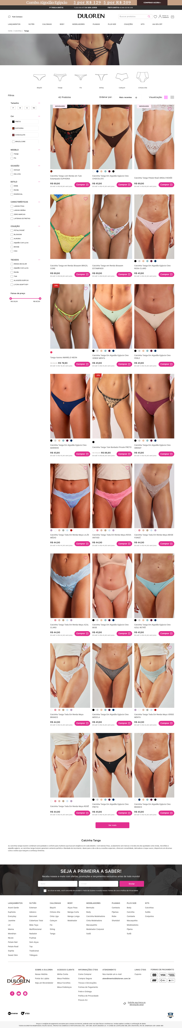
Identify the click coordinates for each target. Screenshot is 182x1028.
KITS (142, 24)
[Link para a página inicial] (11, 31)
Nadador (33, 934)
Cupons (138, 974)
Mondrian (12, 934)
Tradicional (34, 951)
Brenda (16, 247)
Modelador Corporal (95, 929)
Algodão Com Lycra (21, 243)
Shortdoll (116, 920)
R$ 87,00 (36, 301)
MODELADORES (78, 24)
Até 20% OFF (157, 24)
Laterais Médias (20, 210)
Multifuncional (35, 929)
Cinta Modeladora (94, 920)
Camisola (116, 908)
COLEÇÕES (128, 24)
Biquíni (53, 908)
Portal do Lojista (42, 978)
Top (31, 946)
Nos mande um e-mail (112, 974)
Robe (114, 916)
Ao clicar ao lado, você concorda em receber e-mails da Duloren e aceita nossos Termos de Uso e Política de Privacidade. (93, 891)
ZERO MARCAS (19, 214)
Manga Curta (73, 912)
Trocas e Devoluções (87, 983)
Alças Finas (72, 908)
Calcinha (130, 912)
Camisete (131, 916)
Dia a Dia (17, 174)
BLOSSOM (18, 234)
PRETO (18, 121)
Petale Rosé (13, 946)
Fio (15, 158)
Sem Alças (34, 942)
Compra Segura (85, 978)
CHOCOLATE (20, 135)
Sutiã (88, 934)
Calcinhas (18, 31)
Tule (15, 276)
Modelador (72, 920)
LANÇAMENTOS (14, 24)
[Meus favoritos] (155, 17)
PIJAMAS (96, 24)
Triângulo (33, 955)
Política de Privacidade (88, 996)
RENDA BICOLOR (20, 264)
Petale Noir (13, 942)
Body (88, 912)
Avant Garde (13, 908)
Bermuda (90, 908)
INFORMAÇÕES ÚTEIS (88, 970)
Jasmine (11, 920)
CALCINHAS (47, 24)
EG (34, 108)
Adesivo (32, 912)
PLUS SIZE (112, 24)
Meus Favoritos (63, 983)
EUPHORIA (19, 128)
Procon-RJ (83, 1000)
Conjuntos (149, 916)
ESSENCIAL (18, 194)
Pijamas (115, 912)
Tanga (26, 31)
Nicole (10, 938)
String (52, 929)
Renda (16, 190)
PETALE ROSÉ (19, 230)
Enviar (132, 884)
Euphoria (12, 912)
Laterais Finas (19, 206)
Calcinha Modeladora (95, 916)
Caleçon (53, 920)
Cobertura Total (36, 920)
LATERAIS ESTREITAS (22, 218)
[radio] (166, 97)
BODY (62, 24)
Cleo (15, 251)
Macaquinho (91, 925)
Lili (9, 925)
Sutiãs (147, 912)
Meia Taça (33, 925)
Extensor (33, 908)
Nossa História (41, 974)
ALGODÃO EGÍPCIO (21, 280)
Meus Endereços (64, 987)
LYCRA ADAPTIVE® (21, 284)
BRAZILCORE (20, 141)
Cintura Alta (55, 912)
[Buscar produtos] (149, 16)
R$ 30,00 (14, 301)
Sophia (11, 951)
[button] (25, 103)
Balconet (33, 916)
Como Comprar (84, 974)
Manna (11, 929)
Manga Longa (74, 916)
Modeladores (132, 925)
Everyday (12, 916)
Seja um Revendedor (44, 983)
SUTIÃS (31, 24)
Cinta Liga (54, 916)
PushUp (32, 938)
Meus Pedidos (63, 978)
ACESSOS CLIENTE (65, 970)
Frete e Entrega (85, 991)
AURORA (17, 239)
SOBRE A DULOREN (44, 970)
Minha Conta (62, 974)
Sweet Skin (13, 955)
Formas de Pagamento (88, 987)
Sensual (17, 170)
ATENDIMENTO (109, 970)
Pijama (130, 929)
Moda (16, 186)
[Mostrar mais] (112, 825)
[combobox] (136, 16)
